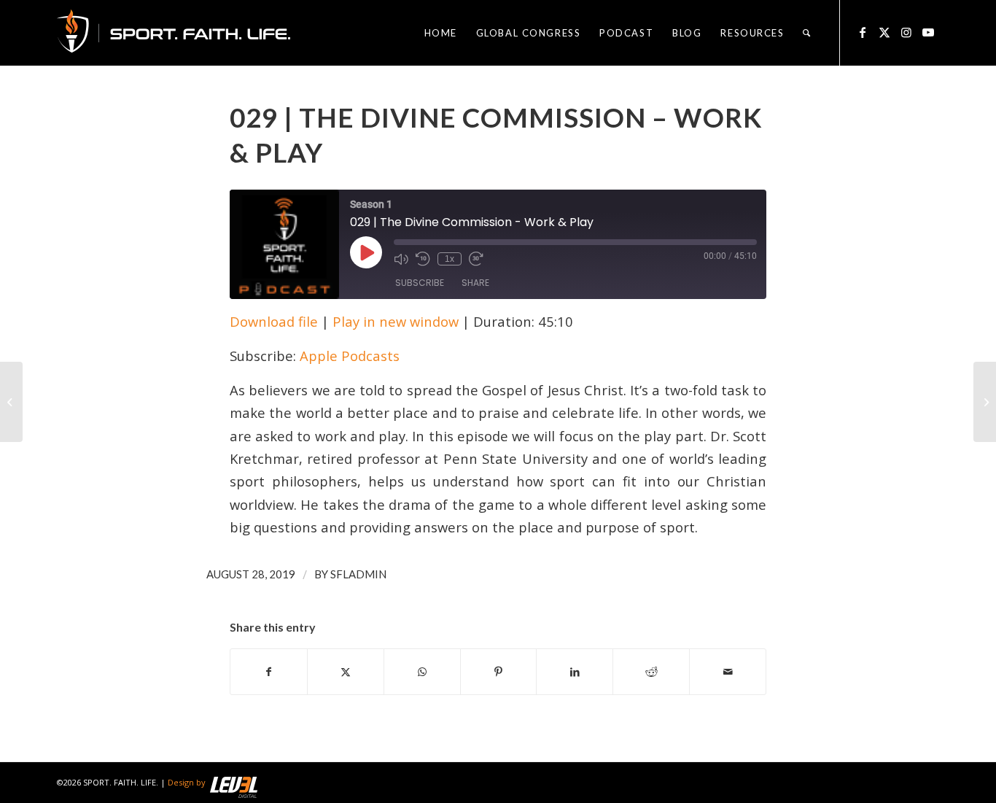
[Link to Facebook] (863, 32)
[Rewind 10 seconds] (423, 259)
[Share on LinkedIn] (574, 671)
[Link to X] (884, 32)
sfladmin (358, 574)
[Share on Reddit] (651, 671)
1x (449, 259)
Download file (274, 321)
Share (475, 282)
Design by (187, 782)
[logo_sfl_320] (173, 33)
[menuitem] (441, 33)
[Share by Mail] (728, 671)
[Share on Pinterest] (499, 671)
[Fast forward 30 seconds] (476, 259)
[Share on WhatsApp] (422, 671)
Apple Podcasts (350, 355)
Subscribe (419, 282)
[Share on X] (346, 671)
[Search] (807, 33)
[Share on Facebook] (268, 671)
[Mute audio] (401, 258)
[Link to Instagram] (906, 32)
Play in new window (395, 321)
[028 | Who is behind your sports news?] (11, 402)
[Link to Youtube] (928, 32)
